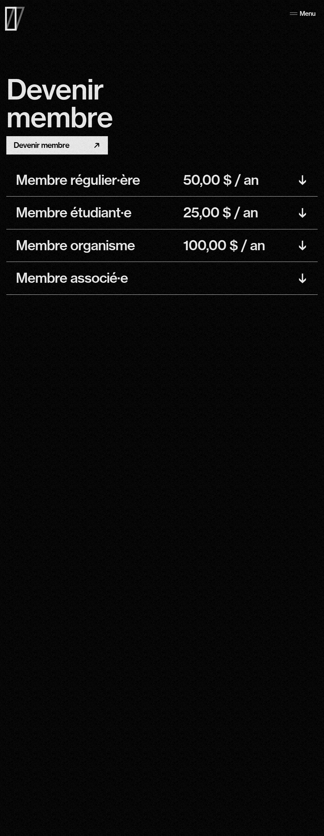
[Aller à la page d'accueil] (15, 18)
